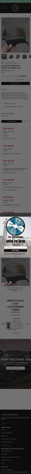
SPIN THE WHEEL (15, 250)
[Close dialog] (30, 217)
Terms (22, 254)
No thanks (15, 256)
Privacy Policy (19, 254)
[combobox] (5, 247)
